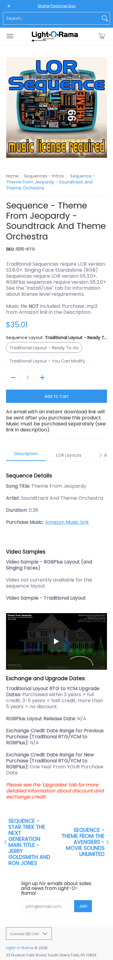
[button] (102, 36)
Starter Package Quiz (57, 5)
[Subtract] (13, 377)
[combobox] (51, 18)
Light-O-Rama (19, 947)
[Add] (42, 377)
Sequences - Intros (44, 176)
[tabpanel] (56, 633)
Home (12, 176)
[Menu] (9, 36)
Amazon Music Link (67, 522)
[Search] (105, 18)
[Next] (100, 455)
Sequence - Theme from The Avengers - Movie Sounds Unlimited (83, 842)
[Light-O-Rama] (55, 36)
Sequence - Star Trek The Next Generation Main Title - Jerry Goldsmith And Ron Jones (29, 842)
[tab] (26, 455)
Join (83, 906)
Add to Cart (56, 396)
